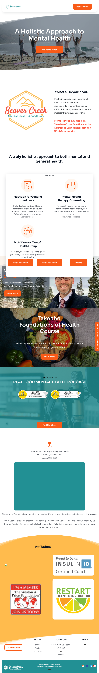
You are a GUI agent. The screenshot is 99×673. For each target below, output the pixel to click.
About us (37, 651)
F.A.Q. (37, 648)
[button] (50, 6)
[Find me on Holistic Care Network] (6, 565)
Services (37, 645)
